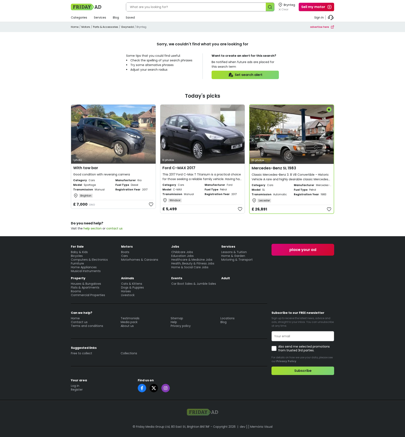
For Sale (77, 246)
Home (74, 27)
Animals (127, 278)
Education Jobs (182, 256)
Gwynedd (127, 27)
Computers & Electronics (89, 260)
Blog (116, 17)
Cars (124, 256)
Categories (79, 17)
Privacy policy (181, 326)
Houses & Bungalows (86, 284)
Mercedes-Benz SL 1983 (274, 168)
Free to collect (81, 353)
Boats (125, 252)
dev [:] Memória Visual (256, 427)
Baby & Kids (79, 252)
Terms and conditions (87, 326)
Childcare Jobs (182, 252)
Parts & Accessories (105, 27)
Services (100, 17)
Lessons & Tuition (234, 252)
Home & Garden (233, 256)
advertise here (319, 27)
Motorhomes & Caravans (139, 260)
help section (93, 228)
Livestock (128, 295)
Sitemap (177, 318)
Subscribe (303, 370)
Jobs (175, 246)
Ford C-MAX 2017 (178, 167)
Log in (75, 386)
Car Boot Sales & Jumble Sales (193, 284)
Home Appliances (84, 267)
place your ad (302, 249)
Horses (126, 291)
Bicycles (77, 256)
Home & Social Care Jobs (189, 267)
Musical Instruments (86, 271)
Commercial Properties (88, 295)
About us (127, 326)
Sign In (319, 17)
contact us (114, 228)
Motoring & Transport (237, 260)
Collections (129, 353)
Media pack (129, 322)
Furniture (77, 263)
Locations (227, 318)
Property (78, 278)
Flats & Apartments (85, 287)
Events (176, 278)
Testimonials (130, 318)
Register (77, 389)
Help (174, 322)
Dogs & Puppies (132, 287)
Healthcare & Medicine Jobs (191, 260)
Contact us (79, 322)
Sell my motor (313, 6)
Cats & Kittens (131, 284)
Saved (130, 17)
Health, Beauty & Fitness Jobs (192, 263)
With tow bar (85, 167)
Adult (225, 278)
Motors (85, 27)
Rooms (76, 291)
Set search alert (248, 74)
